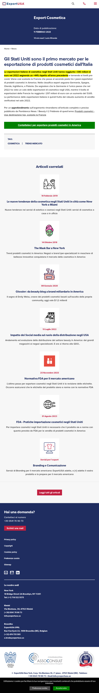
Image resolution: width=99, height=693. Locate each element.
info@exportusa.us (12, 616)
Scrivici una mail (15, 528)
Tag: (10, 139)
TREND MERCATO (33, 144)
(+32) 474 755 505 (12, 635)
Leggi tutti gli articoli (49, 492)
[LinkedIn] (18, 572)
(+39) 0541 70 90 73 (13, 613)
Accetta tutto (61, 688)
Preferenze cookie (39, 688)
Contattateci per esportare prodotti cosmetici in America (49, 125)
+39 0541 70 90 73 (84, 3)
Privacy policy (10, 539)
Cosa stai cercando (73, 3)
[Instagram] (6, 572)
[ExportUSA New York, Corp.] (13, 4)
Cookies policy (10, 552)
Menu (95, 3)
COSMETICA (14, 144)
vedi (49, 194)
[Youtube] (12, 572)
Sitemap (7, 564)
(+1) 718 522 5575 (16, 598)
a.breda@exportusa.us (14, 638)
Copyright (8, 545)
